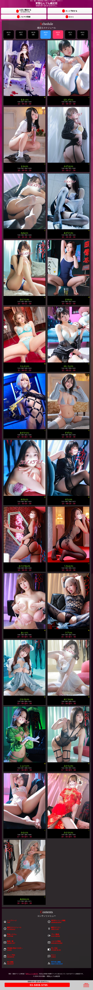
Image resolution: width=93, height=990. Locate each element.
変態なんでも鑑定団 (32, 973)
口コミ (71, 17)
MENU (87, 984)
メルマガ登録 (25, 17)
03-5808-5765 (39, 985)
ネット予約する (71, 11)
